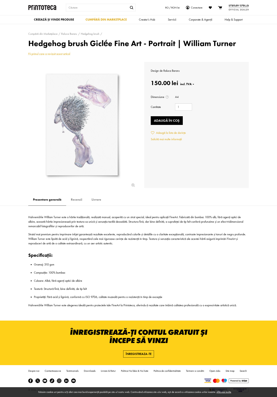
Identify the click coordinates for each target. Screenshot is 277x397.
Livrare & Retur (108, 370)
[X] (37, 380)
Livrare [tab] (96, 200)
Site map (230, 370)
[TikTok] (52, 380)
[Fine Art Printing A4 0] (82, 125)
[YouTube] (44, 380)
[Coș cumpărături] (220, 7)
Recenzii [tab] (76, 200)
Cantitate (156, 107)
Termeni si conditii (195, 370)
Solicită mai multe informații (166, 139)
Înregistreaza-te (139, 354)
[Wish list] (210, 7)
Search (243, 370)
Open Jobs (214, 370)
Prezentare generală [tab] (47, 200)
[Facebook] (30, 380)
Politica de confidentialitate (167, 370)
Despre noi (33, 370)
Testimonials (72, 370)
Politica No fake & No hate (134, 370)
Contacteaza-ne (53, 370)
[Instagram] (59, 380)
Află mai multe (224, 392)
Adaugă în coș (167, 120)
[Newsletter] (73, 380)
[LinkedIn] (66, 380)
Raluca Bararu (171, 71)
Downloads (90, 370)
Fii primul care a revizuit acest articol (49, 54)
